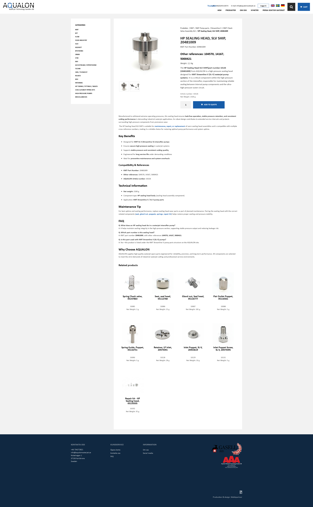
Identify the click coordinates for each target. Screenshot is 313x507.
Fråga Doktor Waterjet (274, 10)
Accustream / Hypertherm (85, 65)
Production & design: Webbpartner (227, 497)
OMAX (77, 54)
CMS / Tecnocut (81, 72)
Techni (77, 68)
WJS (76, 61)
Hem (219, 10)
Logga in (263, 5)
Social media (148, 453)
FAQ (112, 456)
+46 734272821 (77, 449)
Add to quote (210, 104)
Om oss (243, 10)
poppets (152, 214)
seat (137, 214)
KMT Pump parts (202, 28)
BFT (76, 33)
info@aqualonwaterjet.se (81, 452)
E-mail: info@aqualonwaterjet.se (243, 5)
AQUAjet (78, 47)
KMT (76, 29)
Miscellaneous (81, 97)
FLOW (77, 36)
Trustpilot (211, 5)
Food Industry (81, 40)
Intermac (79, 82)
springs (160, 214)
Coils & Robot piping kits (85, 90)
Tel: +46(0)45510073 (220, 5)
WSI (76, 79)
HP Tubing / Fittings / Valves (86, 86)
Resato (78, 75)
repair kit (167, 214)
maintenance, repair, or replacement (170, 126)
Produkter (231, 10)
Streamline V (216, 28)
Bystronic (79, 51)
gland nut (144, 214)
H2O (76, 44)
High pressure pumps (83, 93)
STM (76, 58)
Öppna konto (115, 449)
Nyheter (254, 10)
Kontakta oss (115, 453)
